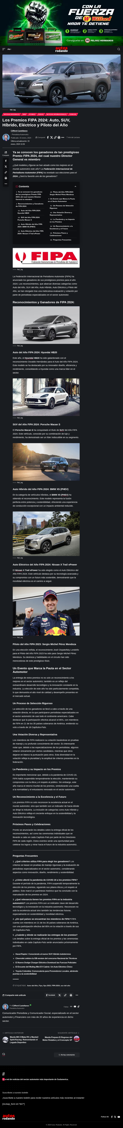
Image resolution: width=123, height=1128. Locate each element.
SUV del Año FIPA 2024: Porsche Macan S (29, 218)
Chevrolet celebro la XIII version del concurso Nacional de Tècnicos (46, 958)
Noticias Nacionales (11, 114)
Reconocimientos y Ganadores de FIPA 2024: (29, 205)
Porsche (73, 114)
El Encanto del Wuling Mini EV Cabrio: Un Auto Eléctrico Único (43, 967)
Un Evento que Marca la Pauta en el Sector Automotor (61, 200)
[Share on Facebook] (47, 137)
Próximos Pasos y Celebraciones (59, 234)
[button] (4, 49)
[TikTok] (78, 1007)
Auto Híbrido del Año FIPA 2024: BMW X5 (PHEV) (30, 225)
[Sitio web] (71, 1007)
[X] (115, 1117)
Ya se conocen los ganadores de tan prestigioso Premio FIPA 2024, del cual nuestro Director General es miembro (29, 195)
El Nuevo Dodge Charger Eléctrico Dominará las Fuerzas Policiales (45, 963)
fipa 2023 (47, 986)
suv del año (65, 986)
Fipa (40, 986)
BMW (24, 114)
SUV (62, 430)
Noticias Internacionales (56, 114)
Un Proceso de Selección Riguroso (62, 207)
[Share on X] (51, 137)
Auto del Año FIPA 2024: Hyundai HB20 (29, 212)
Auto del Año (32, 986)
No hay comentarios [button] (68, 1055)
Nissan (40, 114)
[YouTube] (75, 1007)
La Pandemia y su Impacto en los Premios (62, 220)
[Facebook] (112, 1117)
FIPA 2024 (56, 986)
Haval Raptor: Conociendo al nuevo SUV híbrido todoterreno (43, 954)
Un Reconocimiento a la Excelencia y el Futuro (61, 227)
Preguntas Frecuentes (62, 240)
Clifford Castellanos (19, 131)
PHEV (65, 495)
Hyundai (32, 114)
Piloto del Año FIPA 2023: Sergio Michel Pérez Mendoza (62, 193)
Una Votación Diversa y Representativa (61, 214)
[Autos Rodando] (61, 49)
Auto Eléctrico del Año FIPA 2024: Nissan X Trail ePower (30, 232)
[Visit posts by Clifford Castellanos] (6, 137)
